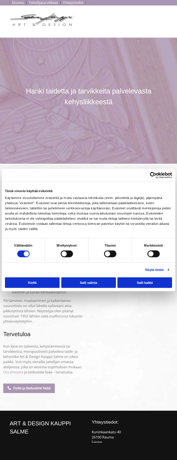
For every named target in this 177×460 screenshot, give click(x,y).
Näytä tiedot (154, 270)
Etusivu (18, 2)
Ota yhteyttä (13, 372)
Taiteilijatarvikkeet (43, 2)
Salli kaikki (145, 282)
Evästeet (97, 442)
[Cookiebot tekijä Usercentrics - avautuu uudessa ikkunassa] (153, 175)
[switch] (67, 253)
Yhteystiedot (73, 2)
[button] (29, 388)
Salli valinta (88, 282)
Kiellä (32, 282)
